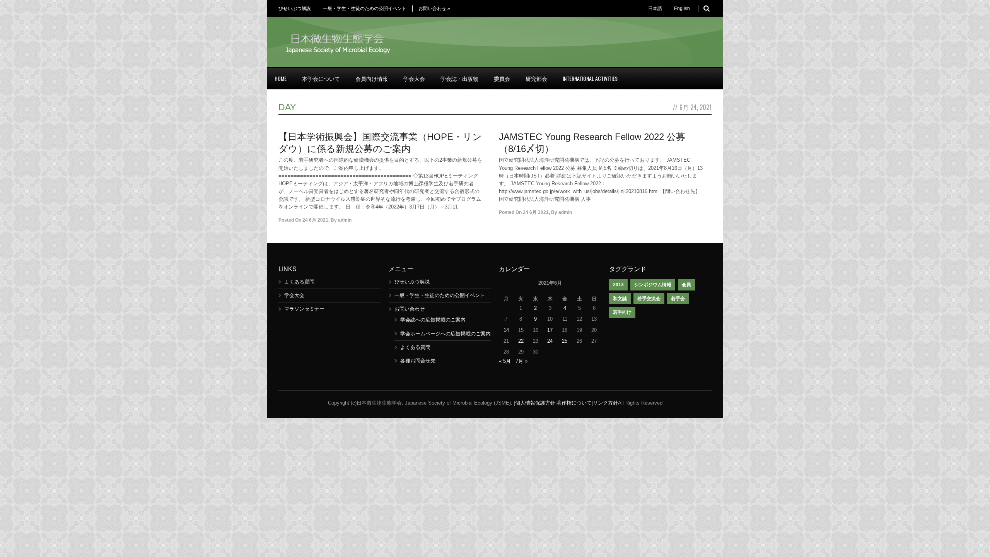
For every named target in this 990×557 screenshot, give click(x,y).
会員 (686, 284)
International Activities (590, 78)
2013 (618, 284)
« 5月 (505, 361)
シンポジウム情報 (652, 284)
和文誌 (620, 298)
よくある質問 (299, 282)
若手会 (678, 298)
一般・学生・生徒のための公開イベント (364, 8)
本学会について (321, 78)
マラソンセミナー (304, 309)
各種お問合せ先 (417, 361)
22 (521, 341)
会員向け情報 (371, 78)
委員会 (502, 78)
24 (550, 341)
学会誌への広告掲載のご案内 (433, 320)
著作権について (574, 403)
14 (506, 330)
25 (564, 341)
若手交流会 (649, 298)
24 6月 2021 (315, 220)
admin (345, 220)
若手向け (622, 312)
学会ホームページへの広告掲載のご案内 (445, 334)
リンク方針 (605, 403)
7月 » (521, 361)
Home (281, 78)
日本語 (655, 8)
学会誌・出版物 (459, 78)
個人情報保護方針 (535, 403)
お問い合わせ (434, 8)
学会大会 (414, 78)
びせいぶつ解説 (294, 8)
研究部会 (536, 78)
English (682, 8)
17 (550, 330)
